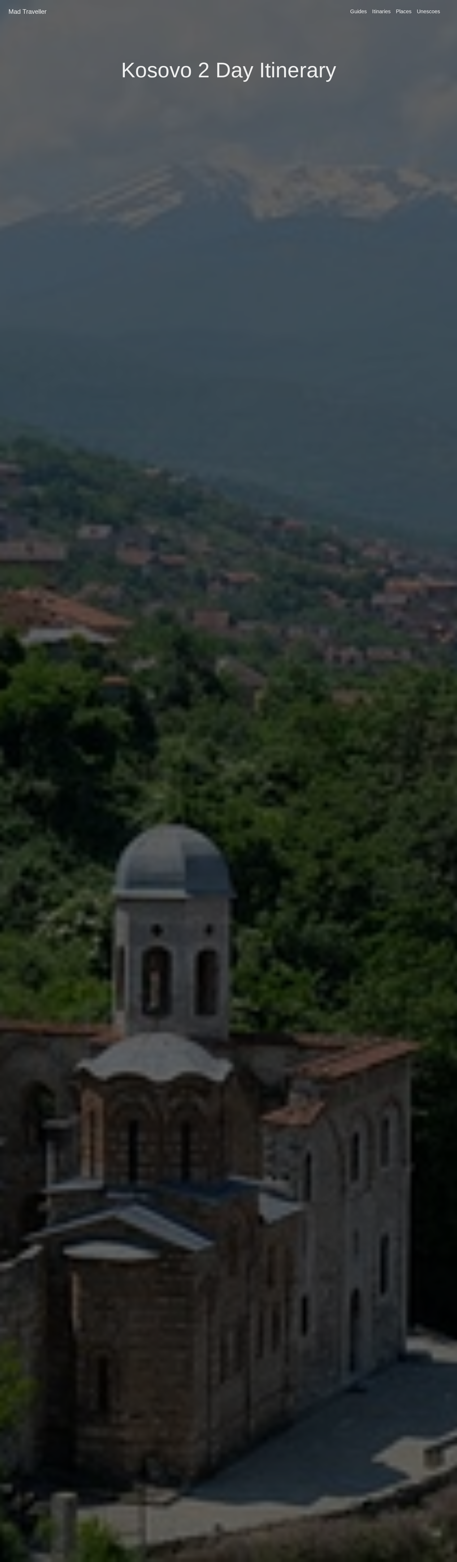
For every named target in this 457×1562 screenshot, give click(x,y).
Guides (358, 11)
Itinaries (381, 11)
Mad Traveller (27, 11)
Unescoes (428, 11)
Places (404, 11)
